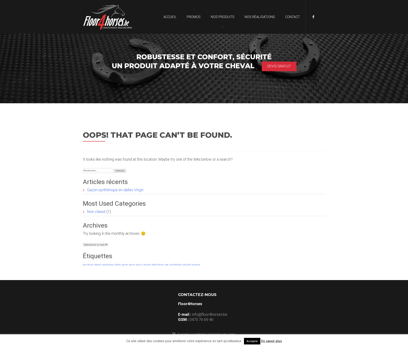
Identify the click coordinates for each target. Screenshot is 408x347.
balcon (97, 264)
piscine (147, 264)
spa (166, 264)
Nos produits (222, 17)
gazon (125, 264)
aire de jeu (88, 264)
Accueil (170, 17)
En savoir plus (271, 341)
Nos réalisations (260, 17)
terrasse (196, 264)
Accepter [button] (252, 341)
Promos (194, 17)
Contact (292, 17)
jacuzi (139, 264)
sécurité (187, 264)
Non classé (96, 211)
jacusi (132, 264)
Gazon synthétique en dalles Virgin (115, 190)
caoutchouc (108, 264)
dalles (118, 264)
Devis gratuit (279, 66)
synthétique (175, 264)
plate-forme (158, 264)
